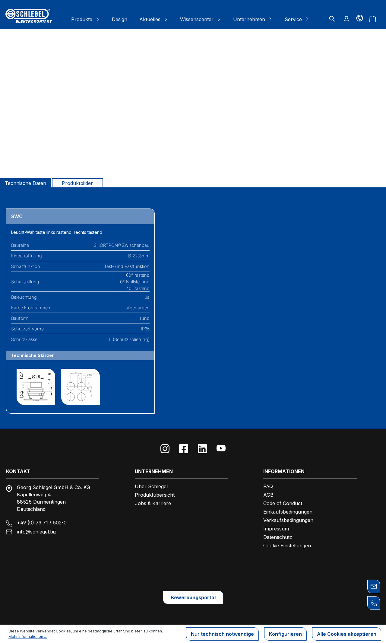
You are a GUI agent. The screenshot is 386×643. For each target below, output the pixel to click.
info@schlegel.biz (37, 532)
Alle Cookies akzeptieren (346, 634)
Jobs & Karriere (153, 503)
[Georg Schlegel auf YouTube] (221, 448)
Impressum (276, 529)
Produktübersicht (155, 495)
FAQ (268, 486)
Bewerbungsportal (193, 597)
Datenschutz (277, 537)
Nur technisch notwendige (222, 634)
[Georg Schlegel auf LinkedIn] (202, 448)
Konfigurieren (285, 634)
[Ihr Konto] (346, 19)
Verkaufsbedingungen (288, 520)
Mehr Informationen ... (27, 636)
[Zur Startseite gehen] (28, 16)
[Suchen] (332, 19)
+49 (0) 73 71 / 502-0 (42, 523)
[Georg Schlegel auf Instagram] (165, 448)
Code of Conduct (282, 503)
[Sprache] (359, 18)
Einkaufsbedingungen (287, 512)
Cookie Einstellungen (287, 546)
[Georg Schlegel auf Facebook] (183, 448)
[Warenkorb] (372, 19)
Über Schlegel (151, 486)
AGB (268, 495)
